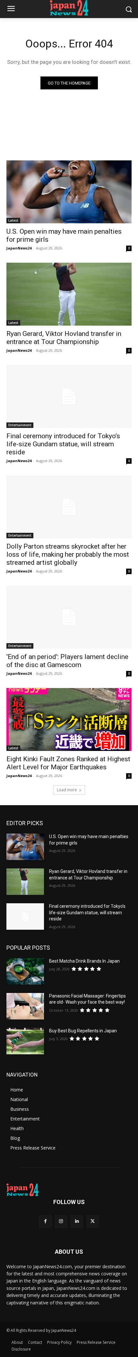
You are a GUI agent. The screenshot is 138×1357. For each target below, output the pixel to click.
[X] (92, 1221)
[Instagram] (61, 1221)
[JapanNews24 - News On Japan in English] (69, 7)
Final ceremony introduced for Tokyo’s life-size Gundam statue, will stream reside (63, 444)
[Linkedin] (77, 1221)
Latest (13, 220)
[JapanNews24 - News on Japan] (69, 1189)
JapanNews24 (18, 248)
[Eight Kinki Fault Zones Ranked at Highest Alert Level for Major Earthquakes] (69, 719)
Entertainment (19, 425)
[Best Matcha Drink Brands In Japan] (25, 971)
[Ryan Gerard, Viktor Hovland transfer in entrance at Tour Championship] (69, 294)
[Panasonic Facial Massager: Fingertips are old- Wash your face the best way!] (25, 1006)
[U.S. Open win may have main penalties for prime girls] (69, 191)
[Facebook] (45, 1221)
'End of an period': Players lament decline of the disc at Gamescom (67, 661)
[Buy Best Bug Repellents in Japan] (25, 1041)
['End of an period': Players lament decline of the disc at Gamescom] (69, 617)
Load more (67, 790)
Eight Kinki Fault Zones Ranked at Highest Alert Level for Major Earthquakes (68, 763)
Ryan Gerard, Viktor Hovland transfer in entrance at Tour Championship (63, 338)
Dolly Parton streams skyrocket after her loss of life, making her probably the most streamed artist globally (67, 554)
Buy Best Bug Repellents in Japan (83, 1030)
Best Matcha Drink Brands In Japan (84, 961)
